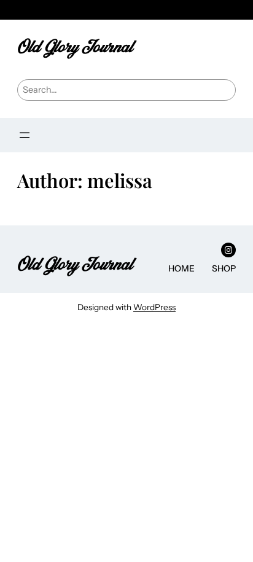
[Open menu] (24, 135)
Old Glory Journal (75, 47)
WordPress (154, 307)
